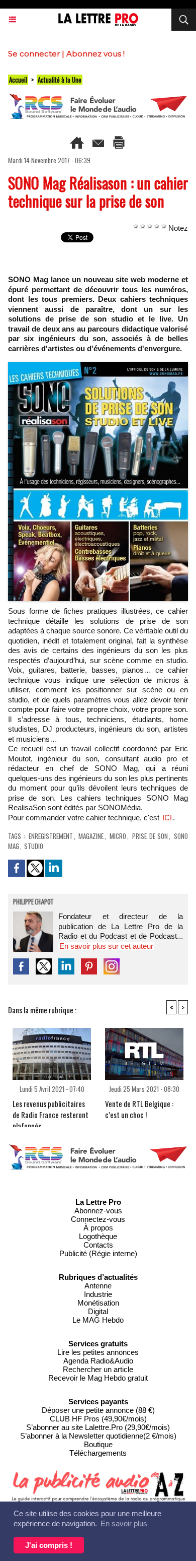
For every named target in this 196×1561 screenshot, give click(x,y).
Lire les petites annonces (98, 1352)
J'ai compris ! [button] (48, 1545)
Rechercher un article (98, 1369)
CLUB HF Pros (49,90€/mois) (98, 1418)
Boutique (98, 1444)
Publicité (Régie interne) (98, 1253)
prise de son (150, 836)
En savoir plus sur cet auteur (106, 946)
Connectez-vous (98, 1219)
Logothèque (98, 1236)
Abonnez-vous (98, 1210)
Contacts (98, 1245)
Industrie (98, 1294)
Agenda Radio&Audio (98, 1360)
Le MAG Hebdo (98, 1320)
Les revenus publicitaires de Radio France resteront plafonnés (50, 1110)
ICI (167, 817)
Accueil (18, 80)
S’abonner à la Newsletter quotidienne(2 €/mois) (98, 1436)
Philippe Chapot (33, 902)
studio (33, 846)
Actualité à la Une (59, 80)
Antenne (98, 1285)
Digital (98, 1311)
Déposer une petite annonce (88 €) (98, 1410)
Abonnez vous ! (95, 53)
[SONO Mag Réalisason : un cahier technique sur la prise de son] (98, 366)
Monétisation (98, 1302)
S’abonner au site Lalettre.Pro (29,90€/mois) (98, 1427)
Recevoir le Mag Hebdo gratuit (98, 1378)
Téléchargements (98, 1453)
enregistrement (51, 836)
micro (118, 836)
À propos (98, 1227)
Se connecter (34, 53)
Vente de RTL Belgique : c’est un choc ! (139, 1109)
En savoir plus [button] (124, 1523)
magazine (91, 836)
